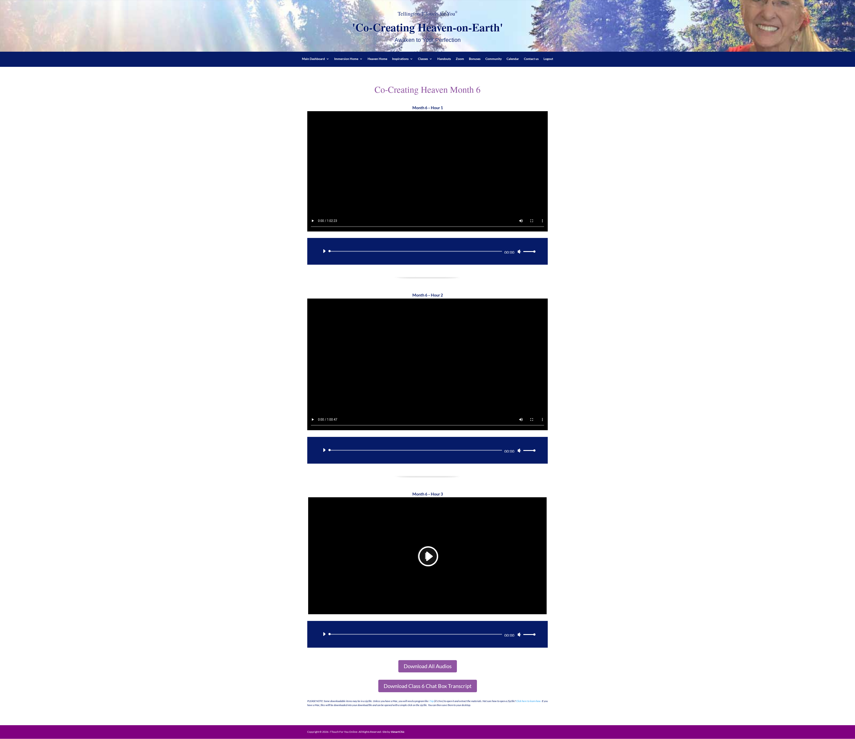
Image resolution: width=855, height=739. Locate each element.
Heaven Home (377, 59)
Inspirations (400, 59)
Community (493, 59)
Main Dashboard (313, 59)
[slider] (528, 251)
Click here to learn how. (528, 701)
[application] (427, 251)
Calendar (513, 59)
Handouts (444, 59)
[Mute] (519, 252)
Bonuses (474, 59)
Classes (423, 59)
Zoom (460, 59)
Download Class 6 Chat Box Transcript (428, 686)
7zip (431, 701)
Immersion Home (346, 59)
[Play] (324, 251)
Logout (548, 59)
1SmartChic (398, 731)
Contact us (531, 59)
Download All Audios (428, 666)
